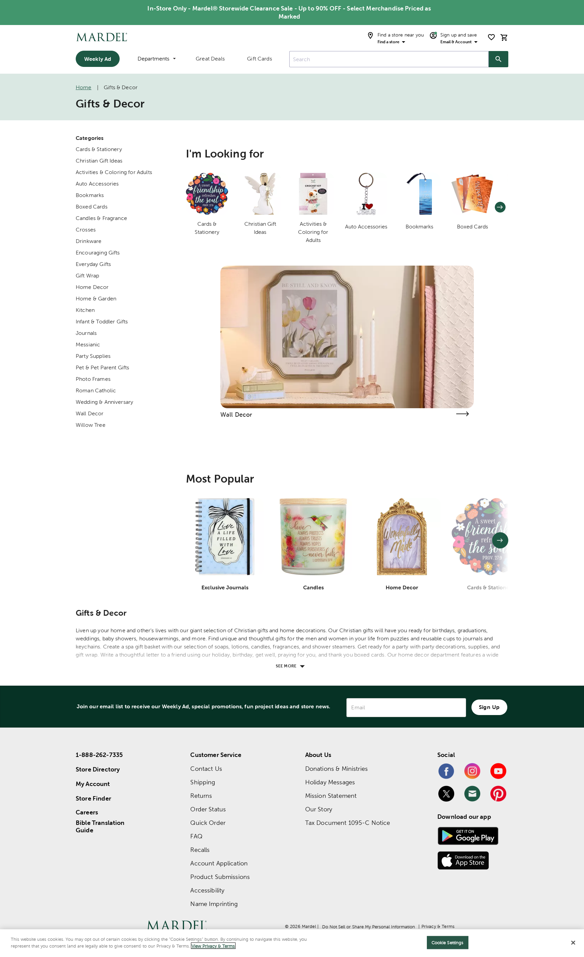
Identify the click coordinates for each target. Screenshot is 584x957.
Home (84, 87)
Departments (153, 59)
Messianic (88, 344)
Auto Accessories (97, 184)
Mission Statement (331, 795)
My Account (93, 783)
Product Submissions (220, 876)
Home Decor (92, 287)
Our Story (318, 809)
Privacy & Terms (438, 926)
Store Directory (98, 769)
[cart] (504, 37)
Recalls (200, 849)
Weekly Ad (97, 59)
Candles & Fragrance (101, 218)
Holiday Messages (330, 782)
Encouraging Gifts (98, 252)
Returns (201, 795)
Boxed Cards (91, 207)
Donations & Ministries (336, 768)
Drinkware (88, 241)
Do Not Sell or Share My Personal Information (368, 926)
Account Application (219, 863)
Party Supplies (93, 356)
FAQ (196, 836)
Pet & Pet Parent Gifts (102, 367)
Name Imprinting (214, 903)
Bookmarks (90, 195)
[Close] (573, 942)
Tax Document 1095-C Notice (347, 822)
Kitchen (85, 310)
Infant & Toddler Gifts (102, 321)
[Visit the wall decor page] (462, 414)
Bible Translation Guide (100, 826)
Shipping (202, 782)
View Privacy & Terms (213, 945)
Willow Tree (90, 425)
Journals (86, 333)
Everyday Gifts (93, 264)
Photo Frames (93, 379)
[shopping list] (491, 37)
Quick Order (207, 822)
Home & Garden (96, 298)
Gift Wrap (87, 275)
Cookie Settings (448, 942)
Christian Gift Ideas (99, 161)
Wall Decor (90, 413)
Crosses (86, 229)
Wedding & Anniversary (104, 402)
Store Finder (93, 798)
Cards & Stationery (99, 149)
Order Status (208, 809)
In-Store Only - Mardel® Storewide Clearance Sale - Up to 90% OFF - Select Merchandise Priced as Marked (289, 12)
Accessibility (207, 890)
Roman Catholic (96, 390)
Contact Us (206, 768)
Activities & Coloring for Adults (114, 172)
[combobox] (389, 59)
